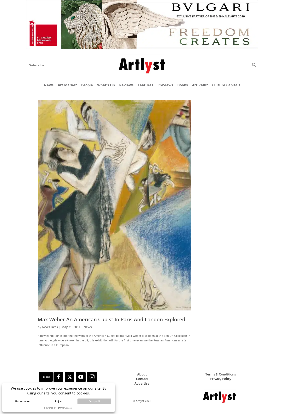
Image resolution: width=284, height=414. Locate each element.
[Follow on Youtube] (81, 377)
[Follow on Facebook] (58, 377)
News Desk (50, 327)
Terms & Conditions (220, 374)
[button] (254, 65)
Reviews (126, 85)
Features (145, 85)
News (49, 85)
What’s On (106, 85)
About (142, 374)
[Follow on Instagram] (92, 377)
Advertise (141, 383)
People (87, 85)
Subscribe (36, 65)
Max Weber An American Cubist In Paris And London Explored (111, 319)
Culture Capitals (226, 85)
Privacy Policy (220, 378)
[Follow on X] (69, 377)
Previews (165, 85)
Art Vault (200, 85)
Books (182, 85)
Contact (142, 378)
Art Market (67, 85)
